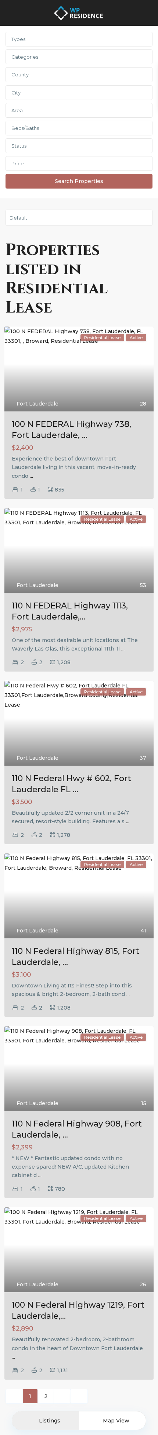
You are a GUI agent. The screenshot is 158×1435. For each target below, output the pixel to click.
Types (18, 39)
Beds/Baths (25, 128)
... (31, 476)
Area (17, 110)
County (20, 74)
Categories (24, 57)
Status (18, 146)
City (16, 93)
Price (17, 163)
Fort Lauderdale (37, 403)
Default (18, 218)
